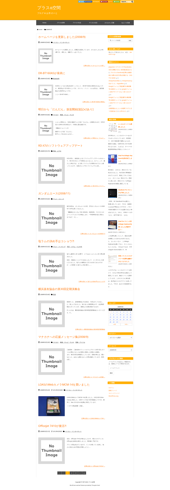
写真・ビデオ (57, 151)
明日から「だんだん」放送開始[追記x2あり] (65, 109)
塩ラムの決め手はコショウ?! (56, 241)
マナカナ (56, 115)
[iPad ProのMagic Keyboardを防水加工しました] (112, 159)
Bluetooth (56, 78)
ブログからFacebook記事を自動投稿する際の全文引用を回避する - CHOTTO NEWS (120, 75)
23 (117, 319)
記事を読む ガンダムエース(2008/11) (93, 234)
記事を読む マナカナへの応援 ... (94, 377)
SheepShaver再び (114, 81)
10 (120, 314)
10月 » (126, 324)
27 (130, 319)
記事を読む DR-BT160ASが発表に (94, 102)
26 (127, 319)
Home (40, 29)
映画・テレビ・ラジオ (67, 115)
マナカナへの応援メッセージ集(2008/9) (63, 337)
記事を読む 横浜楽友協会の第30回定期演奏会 (90, 329)
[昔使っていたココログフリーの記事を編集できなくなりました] (112, 259)
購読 (111, 373)
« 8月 (114, 324)
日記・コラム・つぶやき (74, 247)
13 (130, 314)
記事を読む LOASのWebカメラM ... (93, 418)
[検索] (132, 1)
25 (123, 319)
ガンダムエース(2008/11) (54, 193)
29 (113, 322)
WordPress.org (113, 396)
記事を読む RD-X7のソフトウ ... (94, 186)
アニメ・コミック (58, 199)
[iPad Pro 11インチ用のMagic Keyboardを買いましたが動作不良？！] (112, 225)
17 (120, 317)
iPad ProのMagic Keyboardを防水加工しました (125, 158)
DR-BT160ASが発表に (51, 73)
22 (113, 319)
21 (110, 319)
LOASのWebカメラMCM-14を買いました (64, 384)
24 (120, 319)
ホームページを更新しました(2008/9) (61, 37)
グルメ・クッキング (59, 247)
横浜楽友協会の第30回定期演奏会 (59, 289)
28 (110, 322)
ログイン (111, 388)
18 (123, 317)
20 (130, 317)
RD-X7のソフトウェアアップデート (60, 145)
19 (127, 317)
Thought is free (96, 485)
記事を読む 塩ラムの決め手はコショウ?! (92, 281)
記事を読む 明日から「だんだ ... (94, 138)
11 (123, 314)
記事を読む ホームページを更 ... (94, 65)
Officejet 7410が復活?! (52, 426)
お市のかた (122, 111)
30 (117, 322)
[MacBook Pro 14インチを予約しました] (112, 193)
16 (117, 317)
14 (110, 317)
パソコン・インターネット (61, 42)
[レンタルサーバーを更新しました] (112, 127)
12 (127, 314)
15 (113, 317)
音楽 (54, 294)
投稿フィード (113, 390)
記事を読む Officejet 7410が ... (94, 466)
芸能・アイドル (80, 342)
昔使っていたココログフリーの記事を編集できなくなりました (125, 258)
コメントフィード (114, 393)
